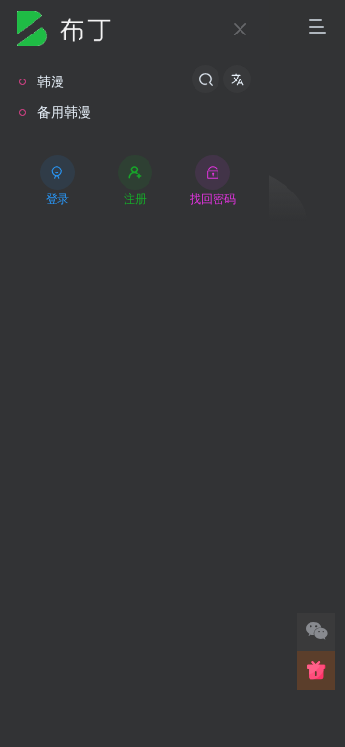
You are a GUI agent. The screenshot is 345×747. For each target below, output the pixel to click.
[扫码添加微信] (316, 632)
